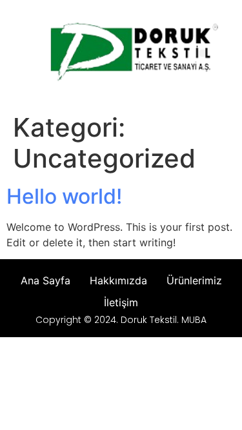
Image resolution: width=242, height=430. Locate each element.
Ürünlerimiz (194, 280)
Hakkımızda (118, 280)
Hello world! (64, 196)
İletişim (121, 302)
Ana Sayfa (45, 280)
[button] (203, 53)
